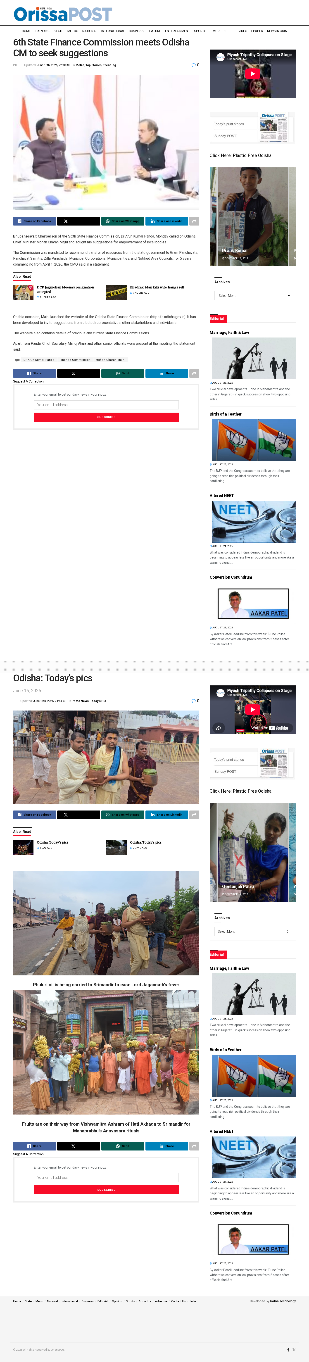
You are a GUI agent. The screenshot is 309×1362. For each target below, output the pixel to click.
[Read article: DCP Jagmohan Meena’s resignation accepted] (23, 292)
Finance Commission (75, 359)
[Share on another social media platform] (194, 221)
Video (242, 31)
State (58, 31)
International (113, 31)
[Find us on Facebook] (288, 1350)
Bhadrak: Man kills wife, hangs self (157, 287)
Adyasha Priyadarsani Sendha (252, 886)
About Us (145, 1301)
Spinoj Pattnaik (237, 250)
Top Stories (94, 65)
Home (26, 31)
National (89, 31)
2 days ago (139, 847)
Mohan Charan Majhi (111, 359)
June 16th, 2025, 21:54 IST (50, 701)
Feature (154, 31)
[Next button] (292, 216)
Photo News (80, 701)
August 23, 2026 (222, 627)
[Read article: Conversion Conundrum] (254, 603)
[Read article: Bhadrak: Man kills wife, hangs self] (116, 292)
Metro (72, 31)
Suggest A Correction (28, 381)
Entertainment (177, 31)
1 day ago (45, 847)
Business (136, 31)
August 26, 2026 (222, 382)
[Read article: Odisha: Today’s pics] (23, 847)
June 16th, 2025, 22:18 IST (54, 65)
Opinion (117, 1301)
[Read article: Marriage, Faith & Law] (254, 358)
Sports (200, 31)
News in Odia (277, 31)
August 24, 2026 (222, 546)
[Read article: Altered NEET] (254, 522)
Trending (42, 31)
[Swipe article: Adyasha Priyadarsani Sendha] (253, 852)
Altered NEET (222, 495)
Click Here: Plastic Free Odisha (240, 155)
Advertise (161, 1301)
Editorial (102, 1301)
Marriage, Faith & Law (229, 332)
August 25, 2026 (222, 464)
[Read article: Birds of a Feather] (254, 440)
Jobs (193, 1301)
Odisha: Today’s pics (52, 842)
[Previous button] (213, 216)
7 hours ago (47, 297)
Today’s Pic (98, 701)
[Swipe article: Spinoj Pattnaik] (253, 216)
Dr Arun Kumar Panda (39, 359)
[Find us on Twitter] (294, 1350)
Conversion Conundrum (231, 577)
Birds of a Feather (226, 414)
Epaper (257, 31)
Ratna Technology (283, 1301)
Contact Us (178, 1301)
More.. (218, 31)
